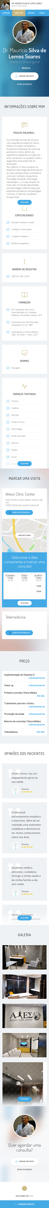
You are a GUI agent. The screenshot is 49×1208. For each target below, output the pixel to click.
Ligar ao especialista (21, 512)
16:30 (38, 591)
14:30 (38, 586)
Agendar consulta (26, 1204)
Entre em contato (24, 84)
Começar (6, 13)
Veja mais (24, 202)
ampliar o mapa (24, 535)
